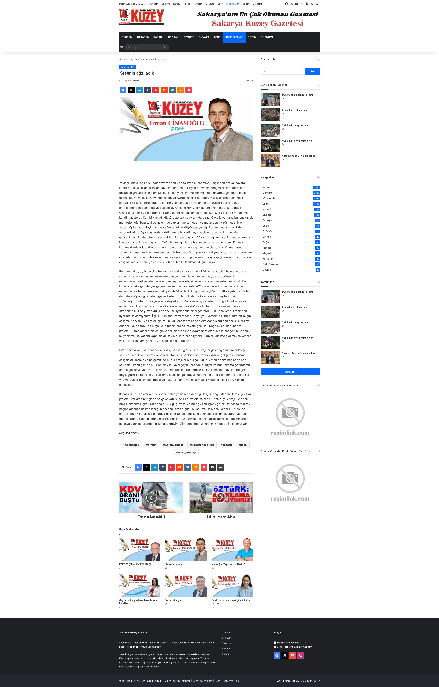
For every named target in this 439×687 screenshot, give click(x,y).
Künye (167, 680)
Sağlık (266, 242)
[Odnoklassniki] (180, 90)
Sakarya (166, 3)
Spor (220, 3)
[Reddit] (164, 90)
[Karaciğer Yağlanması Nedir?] (232, 549)
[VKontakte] (172, 90)
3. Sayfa (210, 3)
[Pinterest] (155, 90)
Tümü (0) (290, 371)
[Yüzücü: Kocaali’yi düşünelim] (270, 160)
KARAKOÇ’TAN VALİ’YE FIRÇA (135, 564)
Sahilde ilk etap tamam (295, 125)
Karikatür (268, 258)
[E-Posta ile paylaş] (212, 467)
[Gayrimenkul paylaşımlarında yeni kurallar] (139, 585)
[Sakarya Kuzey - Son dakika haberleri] (142, 17)
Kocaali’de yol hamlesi (294, 110)
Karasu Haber (174, 445)
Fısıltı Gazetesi (270, 264)
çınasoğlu (132, 445)
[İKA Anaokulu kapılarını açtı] (270, 99)
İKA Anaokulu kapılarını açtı (297, 94)
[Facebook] (123, 90)
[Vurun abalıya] (186, 585)
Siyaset (198, 3)
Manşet (267, 247)
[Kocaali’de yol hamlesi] (270, 114)
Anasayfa (126, 59)
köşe (243, 445)
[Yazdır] (220, 467)
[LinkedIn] (139, 90)
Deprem (267, 269)
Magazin (267, 253)
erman (152, 445)
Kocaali (187, 3)
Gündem (153, 3)
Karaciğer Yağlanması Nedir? (228, 564)
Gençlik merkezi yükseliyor (297, 140)
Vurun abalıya (173, 600)
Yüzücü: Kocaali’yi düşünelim (298, 156)
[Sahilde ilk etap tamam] (270, 130)
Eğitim (246, 3)
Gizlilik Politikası (181, 680)
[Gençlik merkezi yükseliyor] (270, 145)
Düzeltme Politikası (203, 680)
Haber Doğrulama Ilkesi (227, 680)
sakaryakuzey (186, 452)
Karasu (176, 3)
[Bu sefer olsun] (186, 549)
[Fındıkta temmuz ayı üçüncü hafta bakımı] (232, 585)
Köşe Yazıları (232, 3)
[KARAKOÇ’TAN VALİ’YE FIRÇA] (139, 549)
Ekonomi (257, 3)
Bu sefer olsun (173, 564)
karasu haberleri (203, 445)
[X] (131, 90)
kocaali (227, 445)
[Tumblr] (147, 90)
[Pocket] (188, 90)
